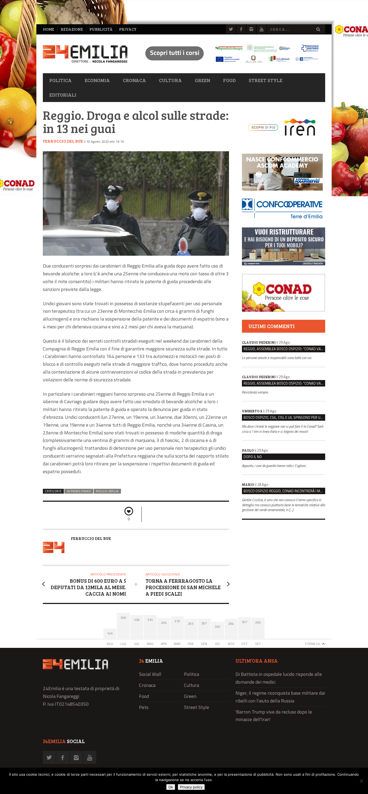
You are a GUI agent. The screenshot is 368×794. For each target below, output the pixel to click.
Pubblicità (101, 29)
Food (229, 80)
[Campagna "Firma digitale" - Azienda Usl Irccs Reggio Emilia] (229, 63)
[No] (361, 781)
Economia (97, 80)
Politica (60, 80)
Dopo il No (253, 456)
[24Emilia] (85, 54)
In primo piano (79, 491)
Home (48, 29)
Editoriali (62, 95)
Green (202, 80)
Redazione (72, 29)
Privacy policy (191, 787)
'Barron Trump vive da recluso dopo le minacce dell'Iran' (273, 715)
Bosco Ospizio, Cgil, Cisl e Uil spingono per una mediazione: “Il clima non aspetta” (284, 417)
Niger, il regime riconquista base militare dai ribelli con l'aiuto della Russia (280, 696)
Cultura (170, 80)
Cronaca (134, 80)
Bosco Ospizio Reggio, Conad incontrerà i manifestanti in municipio (284, 491)
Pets (143, 707)
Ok (170, 787)
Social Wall (150, 674)
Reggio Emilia (107, 491)
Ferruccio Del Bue (63, 141)
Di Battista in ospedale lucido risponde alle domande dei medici (278, 678)
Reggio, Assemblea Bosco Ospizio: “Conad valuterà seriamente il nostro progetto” (284, 349)
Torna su (312, 643)
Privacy (128, 29)
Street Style (265, 80)
